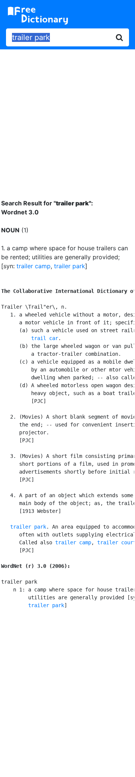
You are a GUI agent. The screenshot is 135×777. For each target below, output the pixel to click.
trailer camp (33, 266)
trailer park (69, 266)
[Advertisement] (67, 118)
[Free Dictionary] (38, 15)
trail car (44, 338)
